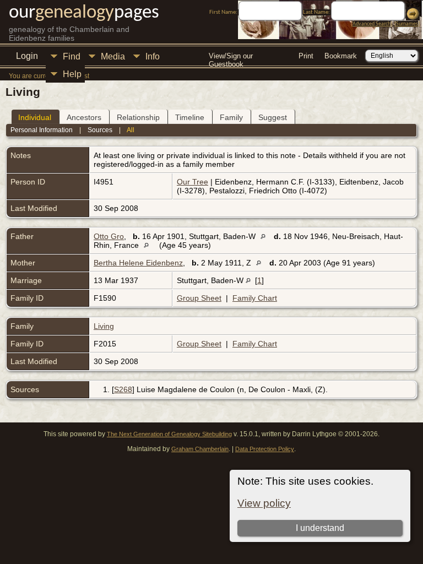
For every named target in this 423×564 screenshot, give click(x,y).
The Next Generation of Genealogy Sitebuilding (169, 434)
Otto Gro (109, 236)
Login (27, 56)
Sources (100, 130)
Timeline (189, 117)
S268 (123, 389)
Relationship (138, 117)
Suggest (272, 117)
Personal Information (41, 130)
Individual (34, 117)
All (130, 130)
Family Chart (254, 298)
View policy (264, 503)
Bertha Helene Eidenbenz (138, 262)
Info (152, 56)
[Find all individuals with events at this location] (266, 236)
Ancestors (84, 117)
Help (72, 74)
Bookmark (340, 56)
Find (71, 56)
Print (306, 56)
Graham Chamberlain (200, 449)
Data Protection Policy (264, 449)
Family (231, 117)
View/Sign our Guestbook (231, 57)
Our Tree (192, 181)
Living (104, 326)
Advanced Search (371, 24)
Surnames (407, 24)
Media (113, 56)
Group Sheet (199, 298)
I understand (320, 528)
